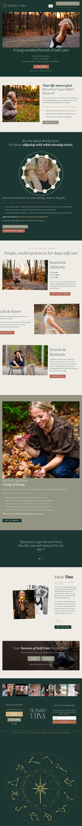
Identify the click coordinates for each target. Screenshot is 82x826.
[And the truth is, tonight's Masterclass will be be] (73, 690)
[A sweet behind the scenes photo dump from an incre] (21, 690)
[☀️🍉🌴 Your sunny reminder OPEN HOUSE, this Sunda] (34, 690)
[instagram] (15, 723)
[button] (39, 558)
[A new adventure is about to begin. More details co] (8, 690)
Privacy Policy (46, 732)
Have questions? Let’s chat (41, 664)
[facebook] (12, 723)
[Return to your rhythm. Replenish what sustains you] (60, 690)
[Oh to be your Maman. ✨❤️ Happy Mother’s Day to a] (47, 690)
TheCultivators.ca (65, 732)
